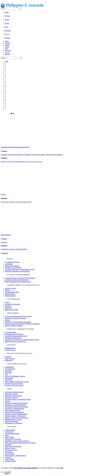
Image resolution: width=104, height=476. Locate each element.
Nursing (7, 320)
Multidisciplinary (10, 296)
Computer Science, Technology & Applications (20, 278)
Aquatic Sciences (10, 288)
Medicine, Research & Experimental (16, 418)
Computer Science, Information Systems (18, 399)
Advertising (8, 264)
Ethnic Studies (9, 437)
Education (4, 242)
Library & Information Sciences (15, 376)
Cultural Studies (10, 430)
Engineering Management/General (16, 336)
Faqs (6, 27)
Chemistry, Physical (11, 397)
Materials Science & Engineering (15, 341)
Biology (7, 290)
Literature (8, 306)
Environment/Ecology (12, 292)
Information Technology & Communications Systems (22, 339)
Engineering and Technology (14, 334)
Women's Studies (10, 461)
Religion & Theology (12, 310)
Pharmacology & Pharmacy (14, 423)
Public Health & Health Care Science (17, 382)
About (7, 23)
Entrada (3, 194)
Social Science (9, 454)
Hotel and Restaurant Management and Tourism (20, 443)
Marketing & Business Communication (17, 271)
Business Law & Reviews (13, 267)
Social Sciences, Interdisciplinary (15, 455)
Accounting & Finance (12, 262)
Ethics (7, 435)
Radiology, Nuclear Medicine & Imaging (18, 322)
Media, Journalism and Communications (18, 281)
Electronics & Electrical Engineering (16, 280)
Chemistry (8, 357)
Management (9, 378)
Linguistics (8, 444)
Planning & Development (54, 154)
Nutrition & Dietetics (11, 421)
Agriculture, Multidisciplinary (14, 392)
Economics (8, 371)
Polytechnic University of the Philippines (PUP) (16, 202)
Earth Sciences (9, 358)
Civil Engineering (10, 332)
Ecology (7, 401)
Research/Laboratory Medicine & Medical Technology (22, 324)
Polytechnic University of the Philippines (14, 249)
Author (7, 19)
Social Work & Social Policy (14, 383)
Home (7, 12)
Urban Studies (9, 459)
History (7, 302)
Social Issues (9, 452)
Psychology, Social (11, 450)
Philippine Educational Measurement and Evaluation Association (21, 161)
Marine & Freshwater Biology (14, 412)
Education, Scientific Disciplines (34, 154)
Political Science (10, 448)
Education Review (6, 235)
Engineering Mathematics (13, 338)
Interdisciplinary (10, 294)
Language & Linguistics (12, 304)
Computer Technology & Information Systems (20, 269)
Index (7, 61)
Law (6, 374)
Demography (9, 432)
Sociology (8, 457)
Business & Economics (12, 266)
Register (7, 38)
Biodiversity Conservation (13, 396)
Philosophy (8, 308)
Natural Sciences (10, 350)
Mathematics (9, 360)
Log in (7, 34)
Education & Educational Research (12, 154)
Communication (10, 369)
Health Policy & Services (13, 439)
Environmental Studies (12, 433)
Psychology (8, 380)
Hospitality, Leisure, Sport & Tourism (17, 441)
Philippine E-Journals (24, 5)
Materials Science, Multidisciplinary (16, 414)
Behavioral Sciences (11, 394)
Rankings (8, 30)
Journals (7, 16)
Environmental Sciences (12, 410)
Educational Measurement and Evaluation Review (15, 147)
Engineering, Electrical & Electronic (16, 407)
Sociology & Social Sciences (14, 385)
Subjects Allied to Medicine (14, 325)
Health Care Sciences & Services (15, 318)
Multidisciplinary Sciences (13, 419)
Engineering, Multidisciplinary (14, 408)
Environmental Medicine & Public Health (18, 316)
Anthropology (9, 367)
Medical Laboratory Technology (15, 416)
